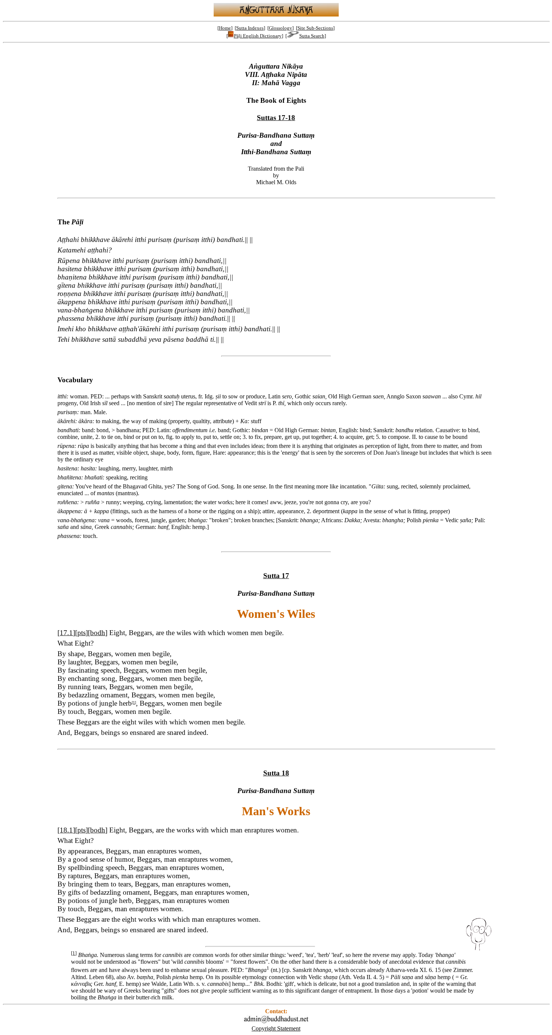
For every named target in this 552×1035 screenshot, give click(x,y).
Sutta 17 (276, 576)
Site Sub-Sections (315, 28)
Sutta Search (311, 36)
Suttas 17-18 (276, 118)
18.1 (66, 830)
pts (81, 633)
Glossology (280, 28)
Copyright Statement (276, 1028)
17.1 (66, 633)
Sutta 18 (276, 773)
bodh (97, 633)
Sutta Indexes (250, 28)
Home (225, 28)
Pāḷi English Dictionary (258, 36)
